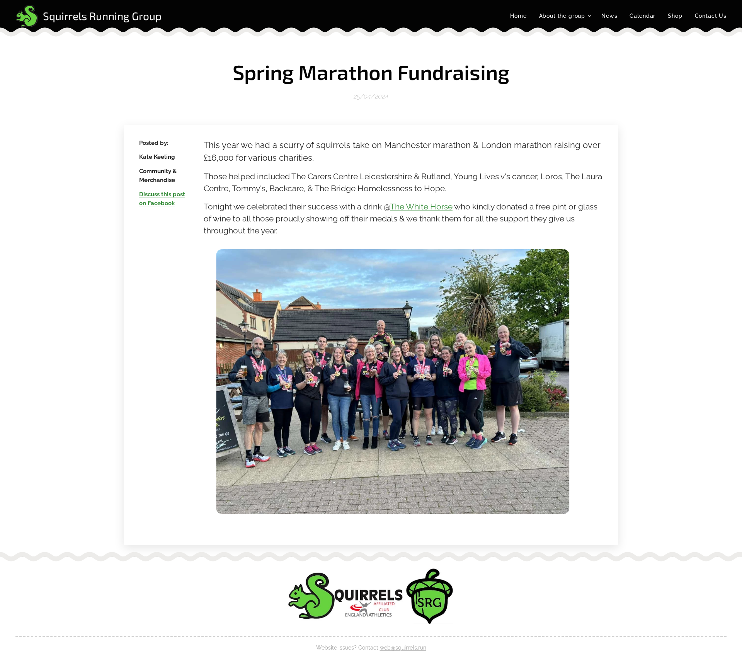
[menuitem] (520, 16)
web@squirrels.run (403, 648)
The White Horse (421, 206)
